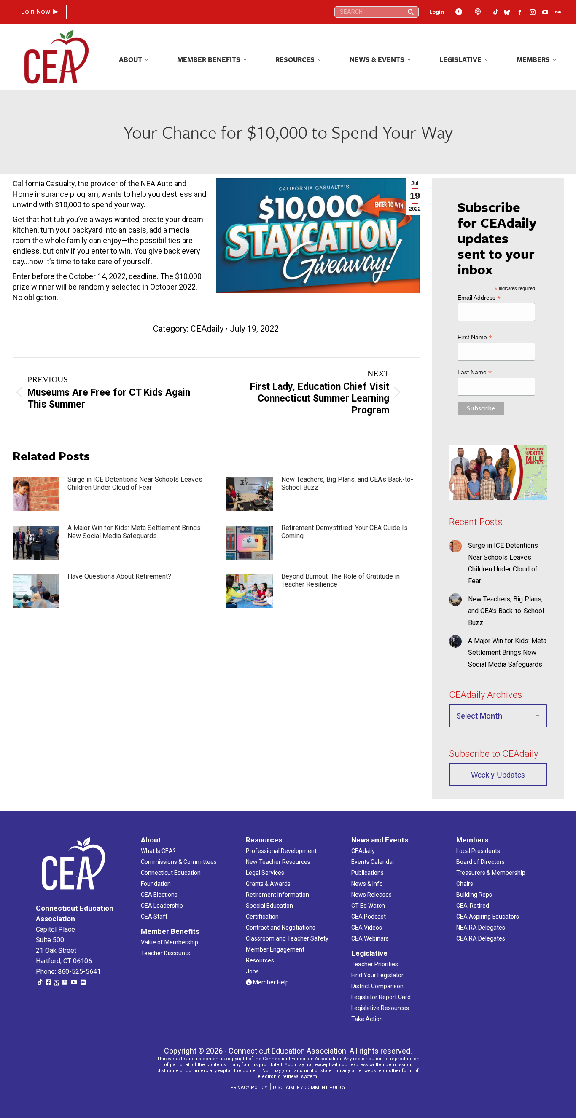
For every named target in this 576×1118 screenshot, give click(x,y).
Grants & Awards (268, 883)
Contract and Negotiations (280, 927)
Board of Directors (480, 861)
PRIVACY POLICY (248, 1087)
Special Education (269, 905)
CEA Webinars (370, 938)
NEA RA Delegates (480, 927)
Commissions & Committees (179, 861)
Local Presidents (478, 850)
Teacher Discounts (165, 953)
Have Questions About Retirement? (119, 576)
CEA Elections (159, 894)
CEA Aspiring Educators (487, 916)
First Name (475, 337)
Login (436, 12)
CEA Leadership (162, 905)
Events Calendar (373, 861)
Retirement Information (277, 894)
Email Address (479, 297)
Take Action (367, 1019)
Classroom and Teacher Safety (287, 938)
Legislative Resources (380, 1008)
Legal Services (265, 872)
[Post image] (36, 494)
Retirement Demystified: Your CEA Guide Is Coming (344, 532)
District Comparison (377, 986)
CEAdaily (207, 329)
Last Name (475, 372)
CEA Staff (154, 916)
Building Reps (474, 894)
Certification (262, 916)
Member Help (270, 982)
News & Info (367, 883)
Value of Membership (169, 942)
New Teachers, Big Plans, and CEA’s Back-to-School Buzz (347, 483)
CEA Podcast (368, 916)
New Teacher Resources (278, 861)
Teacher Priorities (374, 964)
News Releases (371, 894)
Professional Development (281, 850)
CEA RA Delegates (480, 938)
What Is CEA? (158, 850)
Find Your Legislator (377, 975)
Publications (367, 872)
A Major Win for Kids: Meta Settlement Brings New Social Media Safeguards (134, 532)
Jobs (252, 971)
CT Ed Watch (368, 905)
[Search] (411, 12)
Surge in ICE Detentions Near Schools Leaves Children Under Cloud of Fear (134, 483)
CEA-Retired (472, 905)
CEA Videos (366, 927)
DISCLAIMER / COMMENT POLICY (309, 1087)
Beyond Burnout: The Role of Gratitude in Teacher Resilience (340, 580)
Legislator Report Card (381, 997)
